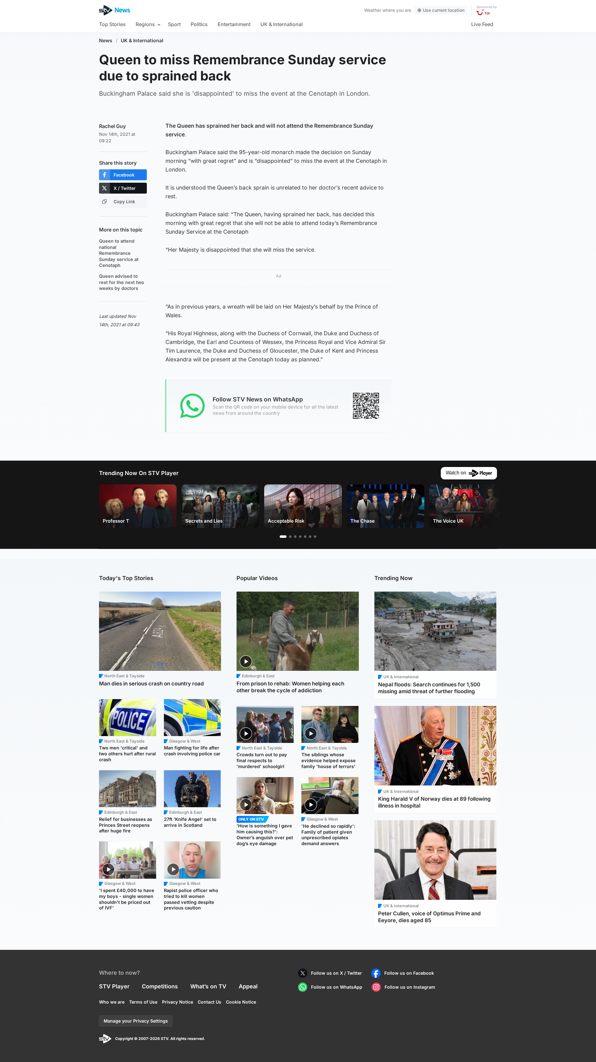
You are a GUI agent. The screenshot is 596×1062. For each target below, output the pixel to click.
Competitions (160, 986)
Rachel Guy (112, 126)
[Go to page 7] (315, 536)
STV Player (114, 986)
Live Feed (482, 24)
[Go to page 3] (295, 536)
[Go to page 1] (283, 536)
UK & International (281, 24)
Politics (199, 24)
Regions (145, 24)
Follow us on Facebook (409, 973)
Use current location (443, 10)
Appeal (248, 986)
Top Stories (112, 24)
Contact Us (209, 1002)
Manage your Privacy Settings (136, 1020)
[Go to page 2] (290, 536)
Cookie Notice (241, 1002)
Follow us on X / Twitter (336, 973)
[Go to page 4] (300, 536)
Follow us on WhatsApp (336, 987)
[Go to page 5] (305, 536)
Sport (174, 24)
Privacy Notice (177, 1002)
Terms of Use (143, 1002)
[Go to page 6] (310, 536)
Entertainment (234, 24)
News (105, 40)
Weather (372, 10)
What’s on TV (208, 986)
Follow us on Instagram (410, 987)
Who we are (111, 1002)
